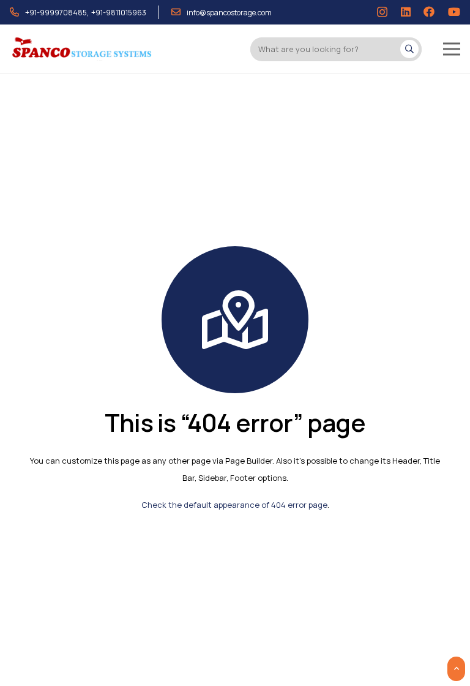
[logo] (82, 49)
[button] (451, 49)
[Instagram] (382, 12)
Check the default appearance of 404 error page (234, 504)
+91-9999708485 (56, 12)
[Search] (409, 49)
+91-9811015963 (118, 12)
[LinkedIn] (406, 11)
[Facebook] (429, 11)
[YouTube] (454, 11)
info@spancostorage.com (229, 12)
